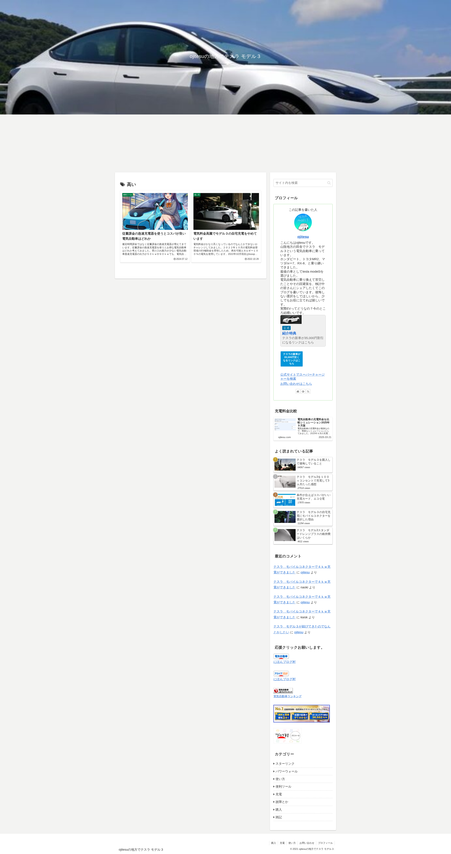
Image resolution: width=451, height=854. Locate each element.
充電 (282, 842)
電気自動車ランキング (287, 696)
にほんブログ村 (284, 662)
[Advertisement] (225, 143)
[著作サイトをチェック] (298, 391)
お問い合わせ (306, 842)
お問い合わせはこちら (296, 384)
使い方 (292, 842)
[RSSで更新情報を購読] (308, 391)
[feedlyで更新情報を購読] (303, 391)
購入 (273, 842)
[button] (329, 183)
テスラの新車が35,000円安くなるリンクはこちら (291, 359)
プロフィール (325, 842)
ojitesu (303, 237)
